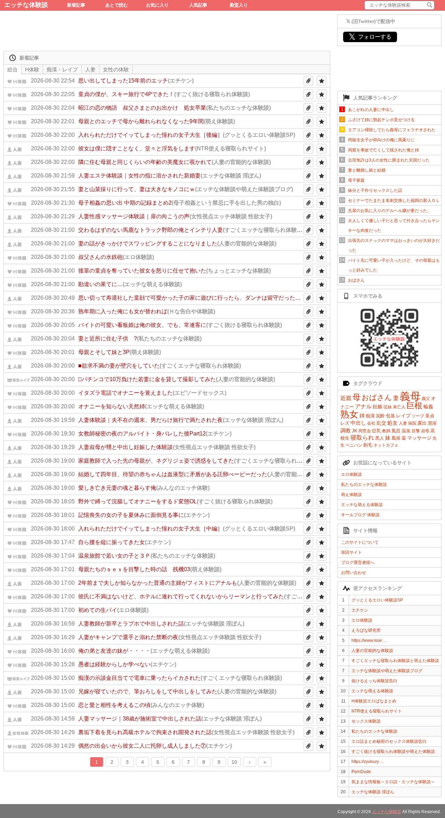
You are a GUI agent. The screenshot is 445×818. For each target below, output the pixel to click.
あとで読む (116, 5)
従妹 (387, 406)
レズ (344, 423)
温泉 (406, 430)
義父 (426, 398)
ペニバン (354, 445)
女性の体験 (116, 69)
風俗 (395, 438)
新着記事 (76, 5)
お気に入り (157, 5)
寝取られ (362, 437)
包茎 (390, 415)
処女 (392, 423)
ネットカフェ (385, 445)
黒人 (379, 438)
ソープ (418, 416)
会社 (371, 423)
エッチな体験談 (26, 4)
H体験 (32, 69)
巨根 (414, 405)
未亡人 (399, 406)
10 (234, 762)
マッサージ (419, 438)
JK (354, 430)
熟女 (349, 414)
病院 (412, 423)
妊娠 (377, 406)
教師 (386, 430)
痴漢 (370, 415)
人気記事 (198, 5)
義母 (410, 396)
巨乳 (376, 430)
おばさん (377, 397)
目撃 (416, 430)
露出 (422, 423)
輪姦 (428, 406)
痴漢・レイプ (62, 69)
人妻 (403, 423)
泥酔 (380, 415)
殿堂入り (239, 5)
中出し (358, 423)
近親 (345, 398)
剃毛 (367, 445)
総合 (12, 69)
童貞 (429, 415)
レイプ (403, 415)
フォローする (370, 36)
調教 (345, 430)
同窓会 (364, 430)
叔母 (425, 430)
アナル (363, 406)
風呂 (395, 430)
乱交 (381, 423)
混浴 (432, 423)
